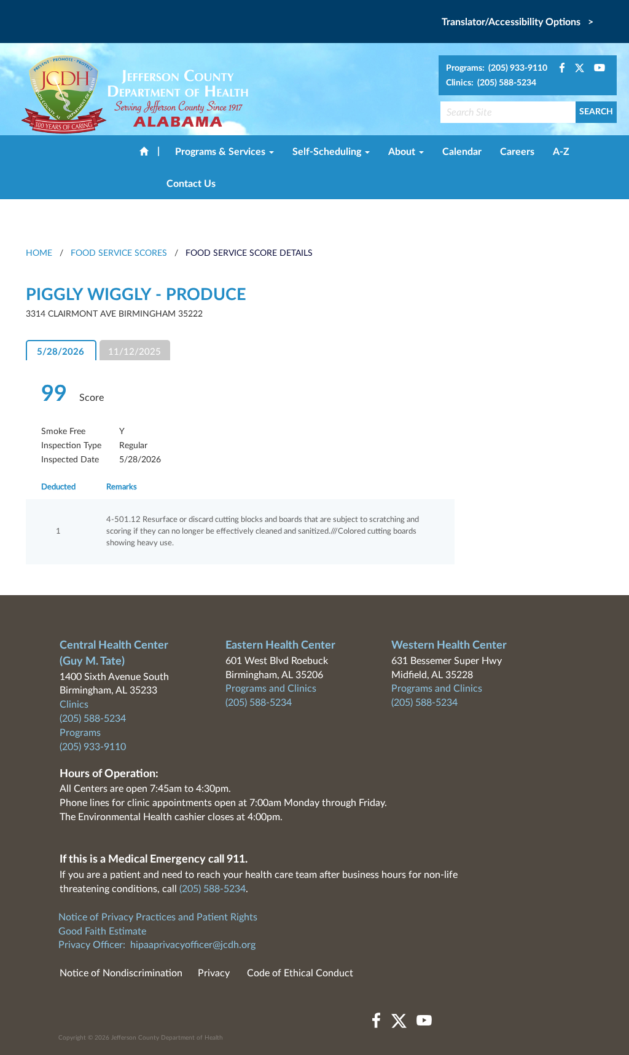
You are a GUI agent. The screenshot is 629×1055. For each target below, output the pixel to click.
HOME (39, 253)
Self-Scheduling (328, 152)
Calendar (462, 152)
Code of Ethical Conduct (300, 973)
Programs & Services (221, 152)
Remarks (121, 487)
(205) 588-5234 (93, 719)
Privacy (214, 973)
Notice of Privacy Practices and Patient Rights (157, 917)
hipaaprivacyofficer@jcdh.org (193, 945)
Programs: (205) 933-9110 (496, 68)
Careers (517, 152)
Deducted (58, 487)
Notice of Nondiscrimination (121, 973)
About (403, 152)
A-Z (561, 152)
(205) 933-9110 (93, 747)
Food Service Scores (119, 253)
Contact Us (191, 184)
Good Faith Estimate (102, 931)
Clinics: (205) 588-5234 (491, 83)
